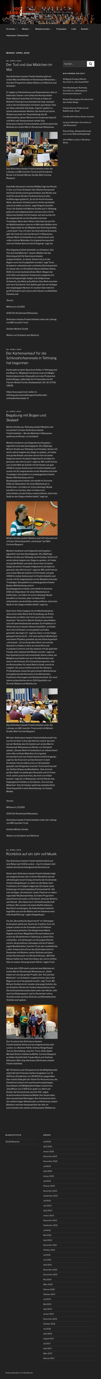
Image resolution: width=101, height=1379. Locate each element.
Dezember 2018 (50, 1319)
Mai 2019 (47, 1304)
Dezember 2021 (50, 1245)
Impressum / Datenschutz (17, 35)
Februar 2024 (49, 1186)
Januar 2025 (48, 1176)
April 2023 (47, 1210)
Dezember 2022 (50, 1220)
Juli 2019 (47, 1299)
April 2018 (47, 1334)
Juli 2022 (47, 1230)
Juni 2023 (47, 1205)
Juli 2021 (47, 1255)
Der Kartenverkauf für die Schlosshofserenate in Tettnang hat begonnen (31, 358)
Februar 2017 (48, 1358)
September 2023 (50, 1196)
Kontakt (84, 29)
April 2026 (47, 1146)
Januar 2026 (48, 1151)
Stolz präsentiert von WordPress (19, 1373)
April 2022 (47, 1240)
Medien (25, 29)
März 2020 (48, 1284)
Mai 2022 (47, 1235)
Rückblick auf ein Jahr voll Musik (31, 854)
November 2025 (50, 1161)
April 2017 (47, 1348)
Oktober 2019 (49, 1294)
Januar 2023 (48, 1215)
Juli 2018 (47, 1329)
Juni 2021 (47, 1260)
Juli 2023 (47, 1200)
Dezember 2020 (50, 1269)
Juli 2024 (47, 1181)
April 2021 (47, 1265)
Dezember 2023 (50, 1191)
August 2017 (48, 1338)
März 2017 (47, 1353)
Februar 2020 (49, 1289)
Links (73, 29)
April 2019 (47, 1309)
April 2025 (47, 1171)
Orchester (10, 29)
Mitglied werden (42, 29)
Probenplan (61, 29)
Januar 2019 (48, 1314)
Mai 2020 (47, 1279)
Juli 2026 (47, 1141)
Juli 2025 (47, 1166)
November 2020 (50, 1274)
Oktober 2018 (49, 1324)
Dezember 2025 (50, 1156)
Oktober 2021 (49, 1250)
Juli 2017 (47, 1343)
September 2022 (50, 1225)
